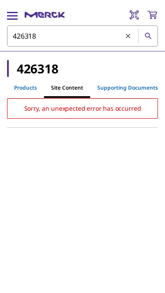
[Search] (148, 36)
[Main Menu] (12, 15)
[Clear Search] (128, 36)
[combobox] (82, 36)
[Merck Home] (45, 15)
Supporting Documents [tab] (127, 87)
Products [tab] (25, 87)
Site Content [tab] (67, 87)
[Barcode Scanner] (134, 15)
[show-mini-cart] (152, 15)
